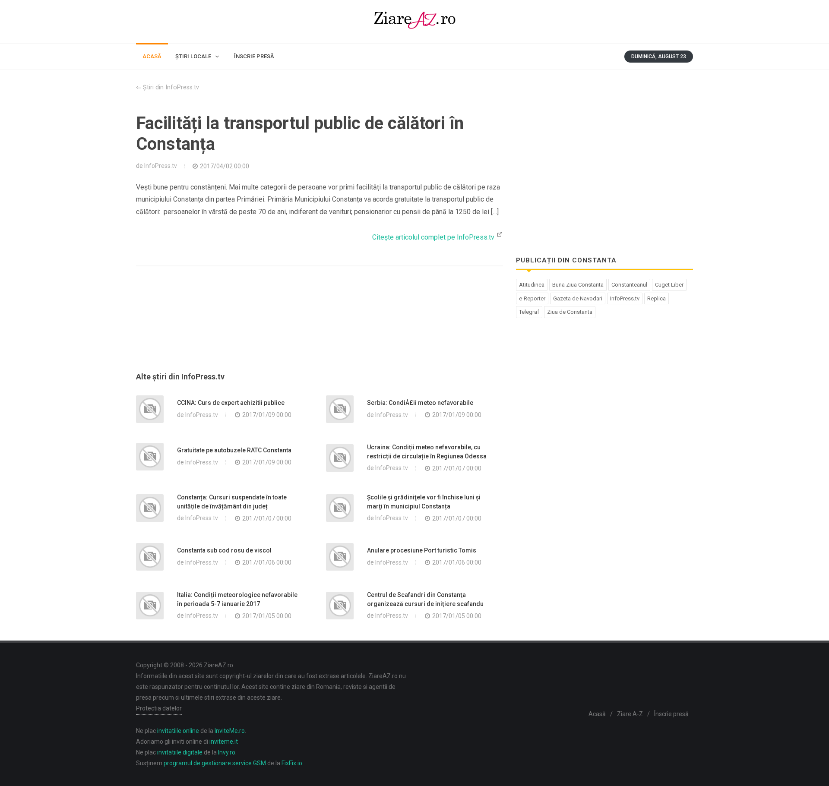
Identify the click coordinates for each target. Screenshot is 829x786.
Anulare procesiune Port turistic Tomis (421, 550)
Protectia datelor (159, 708)
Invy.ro (226, 752)
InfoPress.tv (160, 165)
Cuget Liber (669, 284)
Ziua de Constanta (569, 312)
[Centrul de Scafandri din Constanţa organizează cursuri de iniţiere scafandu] (340, 605)
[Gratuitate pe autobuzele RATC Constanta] (150, 456)
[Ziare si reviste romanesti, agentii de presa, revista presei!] (414, 21)
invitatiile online (178, 730)
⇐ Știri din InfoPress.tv (167, 87)
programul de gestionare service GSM (215, 763)
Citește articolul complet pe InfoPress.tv (434, 237)
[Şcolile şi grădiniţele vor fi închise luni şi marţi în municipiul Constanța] (340, 508)
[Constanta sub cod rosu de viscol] (150, 557)
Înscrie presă (671, 713)
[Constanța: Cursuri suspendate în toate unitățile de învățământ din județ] (150, 508)
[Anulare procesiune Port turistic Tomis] (340, 557)
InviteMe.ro (230, 730)
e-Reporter (532, 298)
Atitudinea (531, 284)
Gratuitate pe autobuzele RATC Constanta (234, 450)
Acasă (597, 713)
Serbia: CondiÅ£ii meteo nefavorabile (420, 402)
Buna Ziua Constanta (578, 284)
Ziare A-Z (630, 713)
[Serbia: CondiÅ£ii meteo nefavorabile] (340, 409)
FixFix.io (292, 763)
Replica (656, 298)
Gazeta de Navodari (577, 298)
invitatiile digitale (180, 752)
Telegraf (529, 312)
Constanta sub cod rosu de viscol (224, 550)
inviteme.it (223, 741)
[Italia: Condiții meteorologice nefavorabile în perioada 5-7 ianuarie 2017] (150, 605)
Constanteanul (629, 284)
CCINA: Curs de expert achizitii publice (231, 402)
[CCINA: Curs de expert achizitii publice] (150, 409)
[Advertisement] (319, 329)
